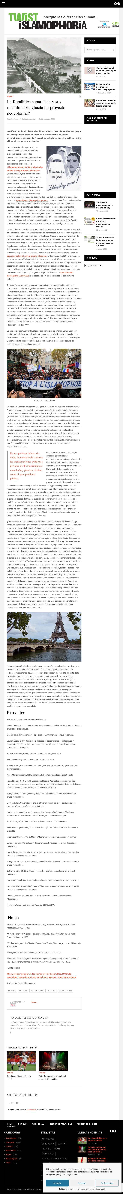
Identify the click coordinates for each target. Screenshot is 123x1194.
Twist (10, 97)
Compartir (10, 1142)
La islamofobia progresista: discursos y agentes (105, 87)
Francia (23, 991)
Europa (12, 991)
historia (46, 1149)
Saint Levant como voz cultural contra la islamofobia (52, 1078)
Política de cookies (67, 1189)
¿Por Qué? (22, 1124)
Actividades (11, 1138)
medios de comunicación (54, 1159)
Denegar (82, 1183)
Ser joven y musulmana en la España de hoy (104, 205)
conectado (31, 1110)
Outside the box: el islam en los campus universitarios (106, 71)
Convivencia (48, 1144)
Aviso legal (100, 1189)
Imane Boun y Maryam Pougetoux (32, 200)
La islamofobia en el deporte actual (97, 1139)
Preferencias (107, 1183)
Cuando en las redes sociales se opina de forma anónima (106, 103)
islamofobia (37, 991)
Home (9, 1124)
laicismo (51, 991)
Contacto (12, 1126)
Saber (8, 1154)
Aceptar (57, 1183)
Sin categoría (11, 1158)
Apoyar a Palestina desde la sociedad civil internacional (97, 1160)
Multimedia (10, 1150)
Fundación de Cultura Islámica (22, 119)
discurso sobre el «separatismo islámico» (27, 256)
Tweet (33, 1002)
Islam (57, 1149)
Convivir (9, 1146)
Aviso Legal (38, 1124)
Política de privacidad (85, 1189)
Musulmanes (65, 991)
